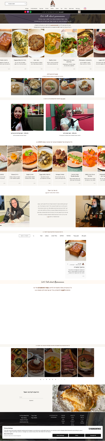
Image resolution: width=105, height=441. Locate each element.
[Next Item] (13, 87)
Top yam (76, 236)
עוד (41, 236)
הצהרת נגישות (24, 420)
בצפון (46, 236)
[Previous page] (61, 379)
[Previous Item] (91, 87)
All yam (84, 236)
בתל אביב (54, 236)
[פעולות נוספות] (67, 264)
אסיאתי (68, 236)
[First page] (64, 379)
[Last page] (40, 379)
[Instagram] (85, 9)
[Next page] (43, 379)
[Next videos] (13, 117)
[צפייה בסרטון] (70, 117)
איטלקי (62, 236)
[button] (33, 236)
